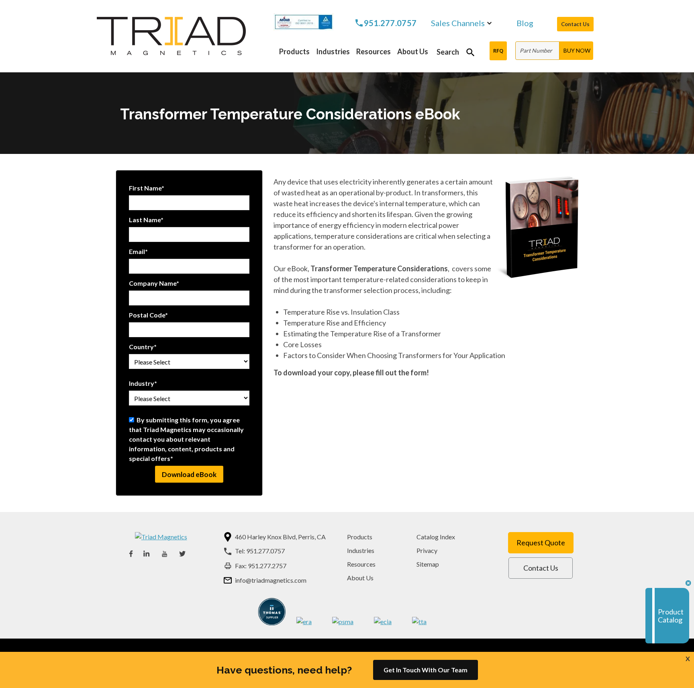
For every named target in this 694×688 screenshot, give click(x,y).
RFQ (498, 50)
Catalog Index (435, 537)
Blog (524, 23)
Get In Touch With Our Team (425, 670)
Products (359, 537)
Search (448, 51)
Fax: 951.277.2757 (260, 565)
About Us (360, 578)
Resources (361, 564)
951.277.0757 (390, 23)
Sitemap (427, 564)
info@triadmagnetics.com (270, 580)
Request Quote (540, 542)
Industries (360, 550)
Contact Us (575, 24)
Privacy (426, 550)
